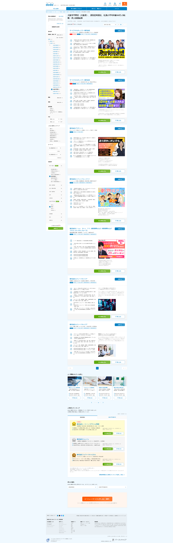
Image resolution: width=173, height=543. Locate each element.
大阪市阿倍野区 (56, 74)
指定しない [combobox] (52, 119)
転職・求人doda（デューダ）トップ (52, 11)
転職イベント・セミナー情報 (85, 523)
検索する (56, 228)
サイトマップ (121, 515)
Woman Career (61, 532)
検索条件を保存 (55, 26)
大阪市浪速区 (56, 59)
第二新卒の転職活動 (122, 524)
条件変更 (61, 16)
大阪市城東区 (56, 72)
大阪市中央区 (56, 93)
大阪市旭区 (55, 70)
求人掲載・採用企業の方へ (121, 536)
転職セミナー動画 (83, 525)
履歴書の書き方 (104, 523)
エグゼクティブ (61, 530)
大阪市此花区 (56, 49)
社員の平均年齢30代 (103, 487)
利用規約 (78, 515)
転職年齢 (115, 525)
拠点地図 (113, 536)
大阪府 (64, 11)
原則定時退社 (78, 11)
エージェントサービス (50, 525)
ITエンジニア (61, 523)
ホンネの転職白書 (105, 526)
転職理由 (111, 525)
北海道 (72, 523)
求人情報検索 (49, 524)
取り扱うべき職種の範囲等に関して (98, 515)
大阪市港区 (55, 53)
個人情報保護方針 (54, 541)
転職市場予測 (99, 526)
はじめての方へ (49, 523)
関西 (61, 11)
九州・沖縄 (73, 531)
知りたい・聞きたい (97, 8)
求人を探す (56, 8)
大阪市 (67, 11)
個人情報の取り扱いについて (55, 540)
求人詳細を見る (102, 72)
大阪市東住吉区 (56, 78)
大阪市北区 (55, 91)
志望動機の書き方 (118, 523)
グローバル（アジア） (62, 531)
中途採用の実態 (120, 525)
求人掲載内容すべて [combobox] (53, 148)
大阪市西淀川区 (56, 62)
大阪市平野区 (72, 11)
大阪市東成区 (56, 66)
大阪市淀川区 (56, 83)
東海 (72, 526)
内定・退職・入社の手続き (113, 524)
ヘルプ (125, 515)
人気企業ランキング (98, 525)
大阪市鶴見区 (56, 85)
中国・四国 (73, 530)
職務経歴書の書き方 (110, 523)
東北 (72, 524)
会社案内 (108, 536)
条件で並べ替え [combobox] (107, 24)
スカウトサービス (50, 526)
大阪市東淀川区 (56, 64)
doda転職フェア (83, 524)
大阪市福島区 (56, 47)
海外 (72, 532)
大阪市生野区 (56, 68)
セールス (60, 526)
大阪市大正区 (56, 55)
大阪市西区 (55, 51)
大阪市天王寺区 (56, 57)
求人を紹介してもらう (76, 8)
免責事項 (116, 515)
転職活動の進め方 (98, 523)
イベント (117, 8)
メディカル (61, 525)
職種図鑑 (110, 526)
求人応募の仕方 (99, 524)
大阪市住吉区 (56, 76)
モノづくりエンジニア (62, 524)
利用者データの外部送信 (109, 515)
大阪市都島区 (56, 45)
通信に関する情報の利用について (85, 515)
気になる (119, 72)
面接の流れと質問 (106, 524)
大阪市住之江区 (56, 87)
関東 (72, 525)
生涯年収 (108, 525)
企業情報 (113, 526)
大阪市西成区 (56, 80)
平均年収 (104, 525)
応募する (120, 30)
